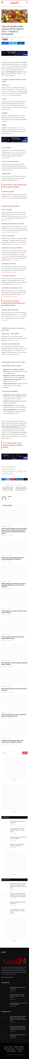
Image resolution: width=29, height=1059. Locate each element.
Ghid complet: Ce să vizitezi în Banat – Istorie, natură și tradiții (14, 611)
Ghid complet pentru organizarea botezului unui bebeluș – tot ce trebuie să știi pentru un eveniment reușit (18, 886)
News (8, 6)
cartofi (22, 127)
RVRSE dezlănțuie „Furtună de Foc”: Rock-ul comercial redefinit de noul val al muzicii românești (13, 585)
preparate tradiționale (16, 152)
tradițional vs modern (21, 471)
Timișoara (3, 218)
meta (16, 381)
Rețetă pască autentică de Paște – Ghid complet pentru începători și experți (12, 741)
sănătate (8, 432)
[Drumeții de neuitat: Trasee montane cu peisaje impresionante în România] (14, 546)
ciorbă (22, 350)
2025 (18, 242)
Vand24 (7, 37)
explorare (3, 70)
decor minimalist (15, 316)
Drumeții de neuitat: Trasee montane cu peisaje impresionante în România (12, 558)
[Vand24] (14, 2)
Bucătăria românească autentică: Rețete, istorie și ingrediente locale (21, 488)
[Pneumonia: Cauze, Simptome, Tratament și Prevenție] (5, 845)
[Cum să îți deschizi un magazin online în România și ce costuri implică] (5, 830)
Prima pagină (3, 6)
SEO (16, 375)
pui (17, 352)
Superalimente (4, 250)
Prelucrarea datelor (9, 1049)
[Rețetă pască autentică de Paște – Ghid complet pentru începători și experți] (14, 729)
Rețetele (25, 423)
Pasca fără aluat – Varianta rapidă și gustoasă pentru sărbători (14, 663)
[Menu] (2, 2)
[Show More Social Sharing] (26, 43)
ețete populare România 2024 (8, 469)
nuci (20, 314)
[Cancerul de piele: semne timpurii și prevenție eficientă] (5, 838)
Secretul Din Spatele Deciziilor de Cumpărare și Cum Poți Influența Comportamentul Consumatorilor (18, 895)
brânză (13, 350)
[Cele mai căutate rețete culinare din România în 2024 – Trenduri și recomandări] (14, 16)
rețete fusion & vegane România (9, 471)
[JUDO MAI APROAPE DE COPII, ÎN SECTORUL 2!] (5, 823)
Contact (20, 1051)
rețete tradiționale (5, 66)
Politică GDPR (20, 1049)
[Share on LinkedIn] (21, 43)
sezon (14, 290)
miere (17, 314)
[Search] (27, 2)
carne (18, 127)
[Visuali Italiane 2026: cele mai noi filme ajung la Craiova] (14, 677)
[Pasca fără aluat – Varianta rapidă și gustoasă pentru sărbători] (14, 651)
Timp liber (5, 39)
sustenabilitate (4, 75)
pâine (20, 115)
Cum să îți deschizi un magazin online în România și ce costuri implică (17, 830)
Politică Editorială (12, 1051)
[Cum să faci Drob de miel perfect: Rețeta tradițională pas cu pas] (14, 625)
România (23, 72)
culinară (10, 438)
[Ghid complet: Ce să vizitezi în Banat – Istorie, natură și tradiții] (14, 599)
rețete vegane (23, 226)
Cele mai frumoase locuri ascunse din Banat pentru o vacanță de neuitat (13, 715)
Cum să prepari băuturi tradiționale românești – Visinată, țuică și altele (7, 488)
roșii (2, 198)
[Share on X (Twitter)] (13, 43)
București (21, 216)
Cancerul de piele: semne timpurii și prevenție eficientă (18, 837)
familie (9, 340)
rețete (17, 72)
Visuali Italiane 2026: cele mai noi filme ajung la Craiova (14, 689)
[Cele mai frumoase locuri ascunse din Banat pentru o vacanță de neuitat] (14, 703)
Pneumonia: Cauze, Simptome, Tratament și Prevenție (17, 845)
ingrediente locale (7, 95)
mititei (2, 428)
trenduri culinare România (7, 473)
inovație (23, 73)
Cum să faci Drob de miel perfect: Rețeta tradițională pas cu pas (12, 637)
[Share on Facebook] (5, 43)
